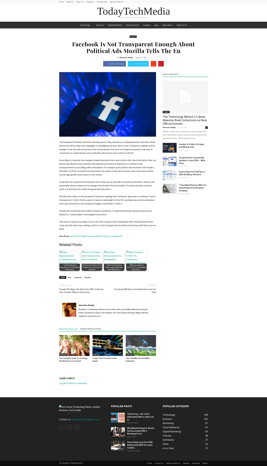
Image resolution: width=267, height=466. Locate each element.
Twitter (205, 463)
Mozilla (88, 277)
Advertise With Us (173, 463)
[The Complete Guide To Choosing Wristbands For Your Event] (74, 345)
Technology (85, 25)
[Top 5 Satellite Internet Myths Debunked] (141, 345)
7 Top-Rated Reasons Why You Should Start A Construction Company (192, 188)
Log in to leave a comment (73, 383)
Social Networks (132, 25)
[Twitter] (77, 427)
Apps (156, 25)
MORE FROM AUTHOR (90, 329)
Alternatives (168, 25)
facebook (78, 277)
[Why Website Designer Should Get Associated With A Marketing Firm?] (118, 432)
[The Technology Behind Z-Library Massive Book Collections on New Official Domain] (185, 97)
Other (166, 444)
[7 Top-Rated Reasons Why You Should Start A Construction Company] (170, 188)
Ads (69, 277)
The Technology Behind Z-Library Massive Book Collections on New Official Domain (185, 120)
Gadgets (146, 25)
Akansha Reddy (126, 57)
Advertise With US (116, 2)
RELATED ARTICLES (68, 329)
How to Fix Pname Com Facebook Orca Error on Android (96, 236)
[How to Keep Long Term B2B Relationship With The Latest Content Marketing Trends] (118, 446)
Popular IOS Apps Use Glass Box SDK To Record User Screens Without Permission (81, 290)
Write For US (182, 25)
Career (166, 112)
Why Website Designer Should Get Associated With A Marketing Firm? (140, 431)
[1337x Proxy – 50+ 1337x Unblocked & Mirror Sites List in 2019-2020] (118, 417)
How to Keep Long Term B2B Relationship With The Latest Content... (140, 445)
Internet (133, 37)
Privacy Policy (102, 2)
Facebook (196, 463)
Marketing (168, 423)
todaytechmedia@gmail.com (85, 419)
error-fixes (168, 448)
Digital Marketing (115, 25)
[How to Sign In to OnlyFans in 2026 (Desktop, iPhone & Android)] (170, 175)
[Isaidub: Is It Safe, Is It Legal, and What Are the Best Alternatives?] (170, 148)
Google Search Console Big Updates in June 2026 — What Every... (192, 160)
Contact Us (80, 2)
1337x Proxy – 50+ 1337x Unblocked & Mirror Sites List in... (140, 417)
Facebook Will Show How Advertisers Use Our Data (135, 290)
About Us (69, 2)
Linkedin (186, 463)
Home (61, 2)
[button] (204, 25)
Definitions (168, 439)
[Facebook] (62, 427)
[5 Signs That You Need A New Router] (107, 345)
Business (100, 25)
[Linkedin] (69, 427)
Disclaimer (90, 2)
